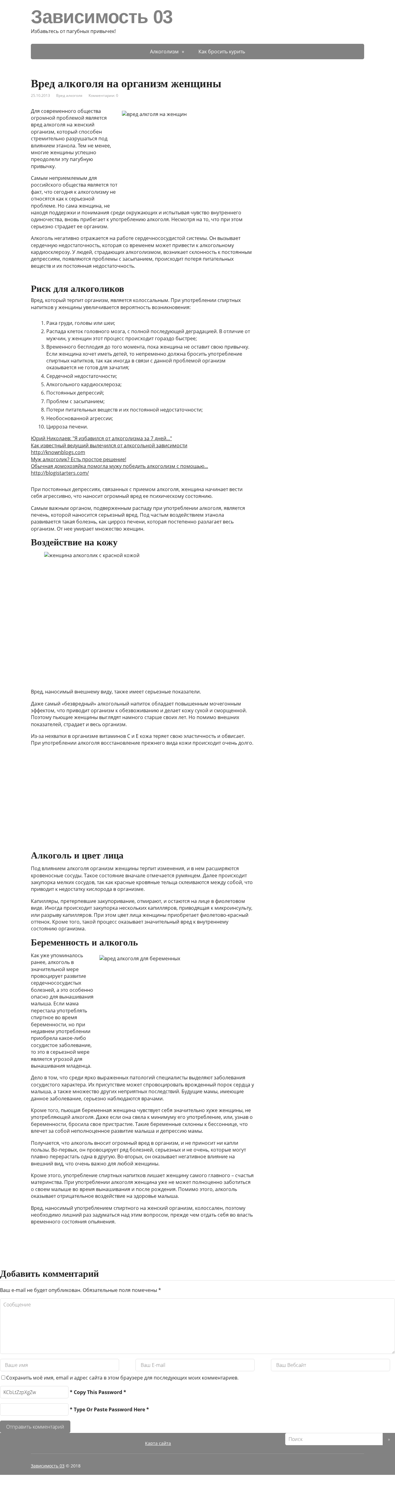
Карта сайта (158, 1443)
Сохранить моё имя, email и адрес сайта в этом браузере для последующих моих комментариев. (122, 1377)
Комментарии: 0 (103, 95)
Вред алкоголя (69, 95)
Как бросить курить (221, 51)
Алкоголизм (164, 51)
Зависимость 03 (102, 17)
